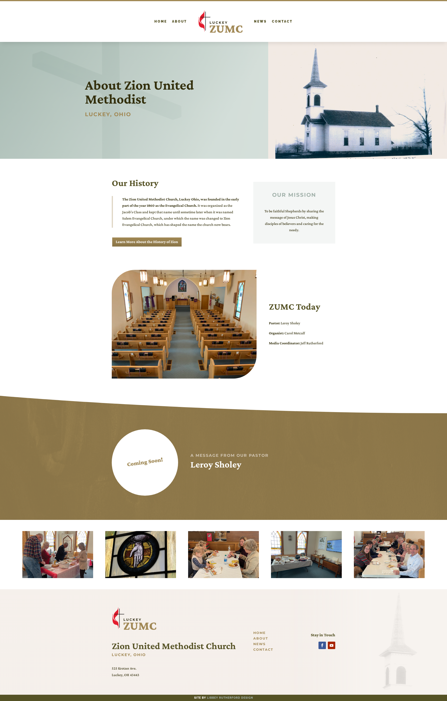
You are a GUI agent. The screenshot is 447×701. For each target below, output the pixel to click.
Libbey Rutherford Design (230, 697)
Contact (282, 21)
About (179, 21)
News (260, 21)
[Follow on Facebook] (322, 645)
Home (160, 21)
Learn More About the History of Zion (147, 242)
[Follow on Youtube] (331, 645)
